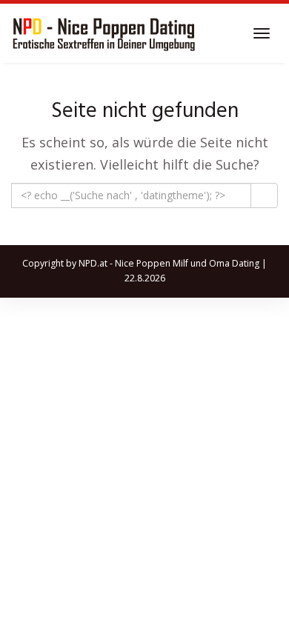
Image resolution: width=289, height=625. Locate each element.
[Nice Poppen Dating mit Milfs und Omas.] (103, 33)
